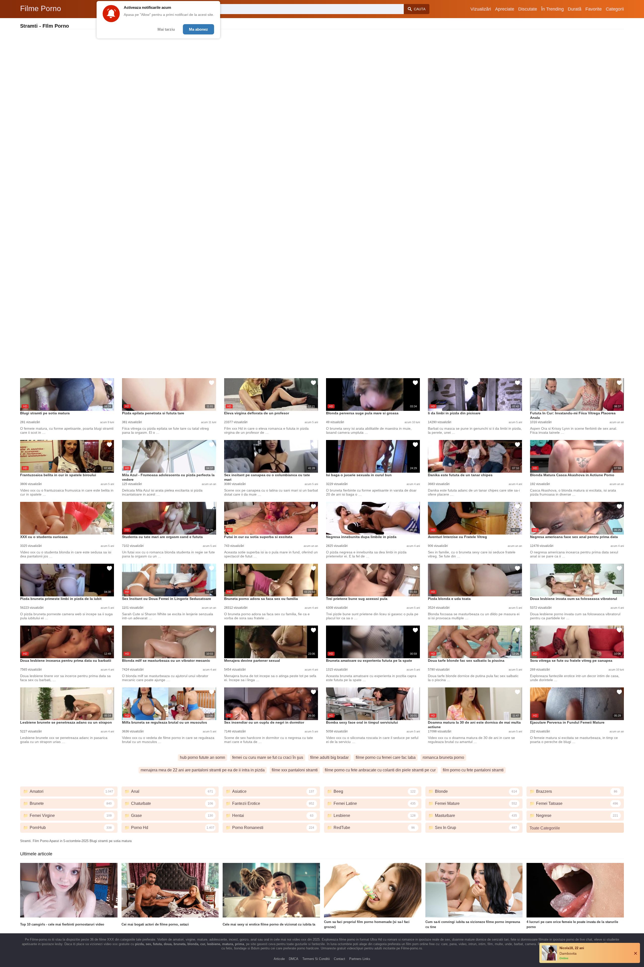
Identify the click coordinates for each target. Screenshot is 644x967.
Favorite (593, 9)
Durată (574, 9)
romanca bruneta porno (443, 757)
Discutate (527, 9)
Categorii (615, 9)
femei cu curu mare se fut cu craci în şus (267, 757)
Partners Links (359, 959)
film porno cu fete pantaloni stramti (473, 770)
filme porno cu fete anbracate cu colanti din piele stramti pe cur (380, 770)
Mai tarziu (166, 29)
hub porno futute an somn (202, 757)
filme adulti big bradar (329, 757)
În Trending (552, 9)
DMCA (293, 959)
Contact (339, 959)
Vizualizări (480, 9)
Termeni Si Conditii (316, 959)
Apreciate (504, 9)
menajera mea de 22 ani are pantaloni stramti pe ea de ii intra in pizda (203, 770)
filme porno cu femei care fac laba (386, 757)
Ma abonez (198, 29)
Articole (279, 959)
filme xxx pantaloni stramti (295, 770)
